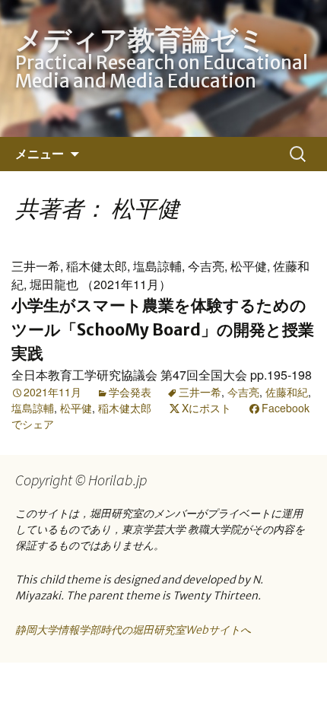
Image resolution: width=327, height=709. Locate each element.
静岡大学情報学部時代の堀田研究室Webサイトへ (133, 630)
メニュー (39, 153)
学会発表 (130, 391)
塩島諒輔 (32, 407)
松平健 (76, 407)
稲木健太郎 (124, 407)
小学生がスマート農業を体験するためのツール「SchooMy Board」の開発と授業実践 (162, 329)
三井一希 (200, 391)
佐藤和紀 (286, 391)
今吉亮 (243, 391)
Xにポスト (206, 407)
